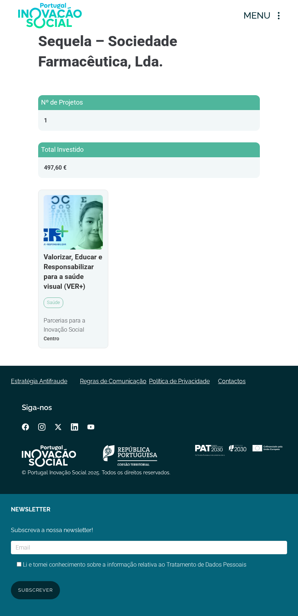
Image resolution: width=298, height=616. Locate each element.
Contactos (232, 381)
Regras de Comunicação (113, 381)
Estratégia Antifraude (39, 381)
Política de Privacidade (179, 381)
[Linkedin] (74, 427)
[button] (261, 15)
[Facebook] (25, 427)
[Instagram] (42, 427)
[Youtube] (91, 427)
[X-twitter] (58, 427)
